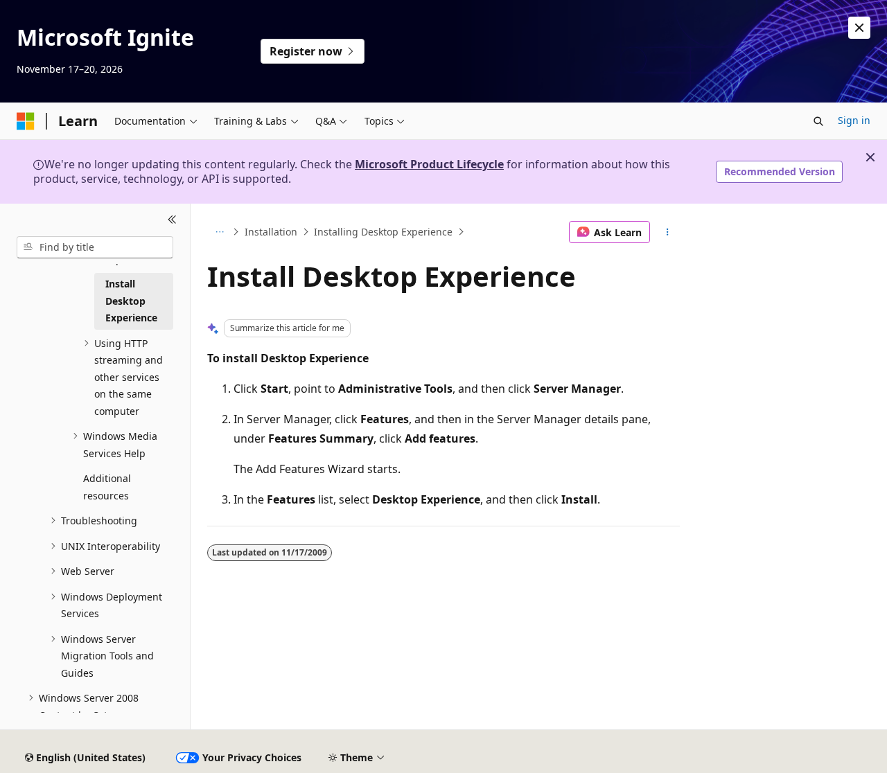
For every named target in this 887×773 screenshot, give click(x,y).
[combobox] (95, 247)
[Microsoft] (26, 121)
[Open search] (818, 121)
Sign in (854, 120)
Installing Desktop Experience (383, 231)
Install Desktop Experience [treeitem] (131, 300)
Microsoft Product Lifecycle (429, 164)
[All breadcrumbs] (219, 232)
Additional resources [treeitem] (107, 487)
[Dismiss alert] (859, 28)
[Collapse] (172, 220)
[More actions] (668, 232)
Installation (271, 231)
